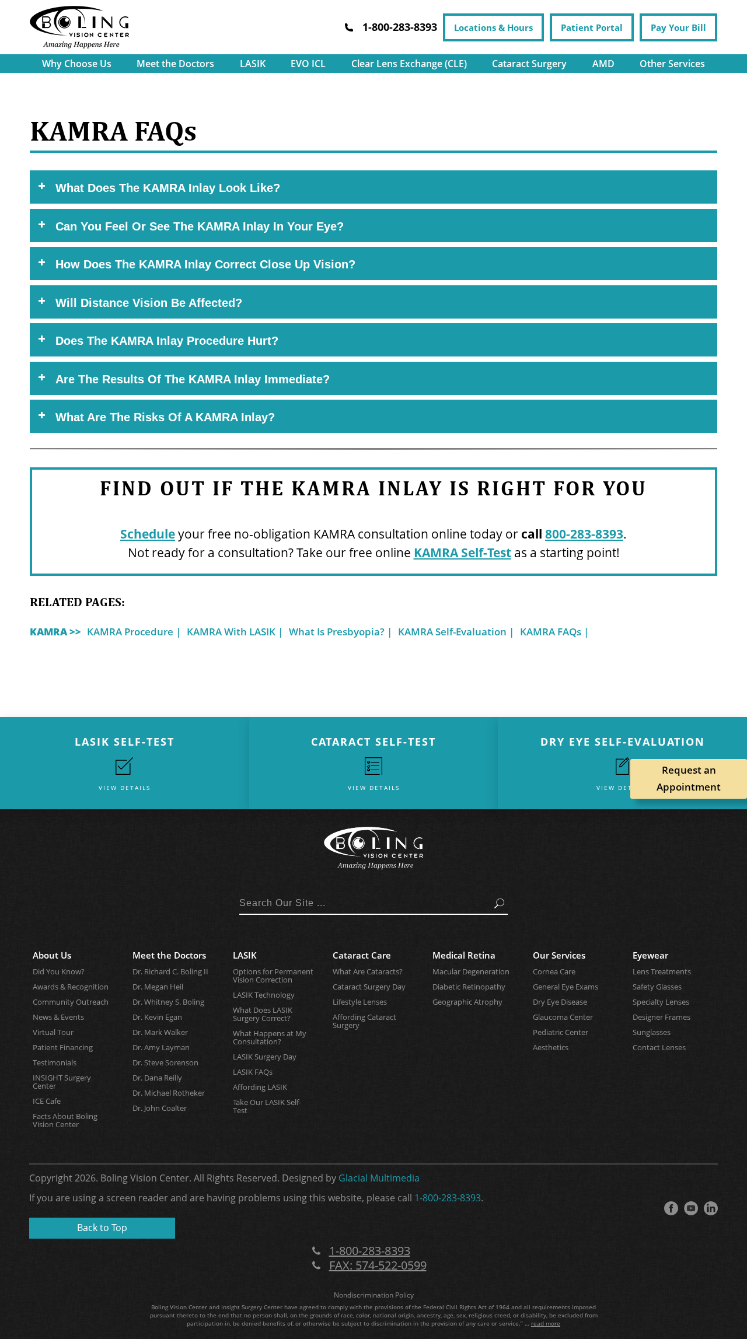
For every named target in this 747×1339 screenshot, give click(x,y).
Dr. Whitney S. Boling (168, 1002)
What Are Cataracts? (368, 971)
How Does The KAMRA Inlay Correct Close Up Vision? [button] (205, 264)
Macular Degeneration (470, 971)
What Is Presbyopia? (337, 631)
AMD (603, 63)
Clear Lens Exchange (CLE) (409, 63)
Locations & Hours (493, 27)
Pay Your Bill (678, 27)
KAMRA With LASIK (231, 631)
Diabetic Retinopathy (468, 987)
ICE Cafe (47, 1101)
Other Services (672, 63)
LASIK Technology (264, 995)
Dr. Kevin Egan (157, 1017)
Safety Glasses (657, 987)
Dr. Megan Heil (157, 987)
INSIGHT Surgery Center (62, 1082)
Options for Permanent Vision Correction (273, 975)
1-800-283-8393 (447, 1197)
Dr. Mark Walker (160, 1032)
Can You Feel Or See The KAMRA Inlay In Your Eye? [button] (199, 226)
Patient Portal (592, 27)
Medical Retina (463, 955)
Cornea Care (554, 971)
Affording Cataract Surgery (364, 1021)
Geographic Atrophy (467, 1002)
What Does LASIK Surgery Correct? (262, 1014)
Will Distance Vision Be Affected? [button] (148, 302)
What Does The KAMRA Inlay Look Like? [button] (167, 187)
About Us (52, 955)
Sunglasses (652, 1032)
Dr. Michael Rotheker (168, 1093)
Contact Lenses (659, 1047)
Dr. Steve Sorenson (165, 1062)
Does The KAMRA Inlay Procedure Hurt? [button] (166, 340)
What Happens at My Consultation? (269, 1037)
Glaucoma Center (563, 1017)
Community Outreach (71, 1002)
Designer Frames (661, 1017)
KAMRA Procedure (130, 631)
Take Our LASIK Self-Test (267, 1106)
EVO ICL (308, 63)
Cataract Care (362, 955)
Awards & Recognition (71, 987)
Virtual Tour (53, 1032)
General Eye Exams (565, 987)
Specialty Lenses (661, 1002)
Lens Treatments (662, 971)
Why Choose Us (76, 63)
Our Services (559, 955)
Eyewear (650, 955)
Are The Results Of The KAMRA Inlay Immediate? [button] (192, 379)
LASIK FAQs (253, 1072)
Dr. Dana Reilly (157, 1078)
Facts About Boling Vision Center (65, 1120)
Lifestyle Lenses (360, 1002)
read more (545, 1323)
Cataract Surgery (529, 63)
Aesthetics (550, 1047)
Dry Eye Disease (560, 1002)
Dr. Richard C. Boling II (170, 971)
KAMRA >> (55, 631)
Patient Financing (63, 1047)
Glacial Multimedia (379, 1178)
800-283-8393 (584, 534)
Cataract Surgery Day (369, 987)
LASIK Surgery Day (264, 1057)
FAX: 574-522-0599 (378, 1265)
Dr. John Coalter (159, 1108)
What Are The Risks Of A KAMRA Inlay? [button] (165, 417)
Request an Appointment (689, 778)
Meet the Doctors (175, 63)
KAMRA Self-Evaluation (452, 631)
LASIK (253, 63)
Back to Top (102, 1227)
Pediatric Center (560, 1032)
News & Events (58, 1017)
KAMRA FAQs (550, 631)
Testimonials (54, 1062)
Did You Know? (59, 971)
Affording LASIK (260, 1087)
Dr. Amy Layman (161, 1047)
